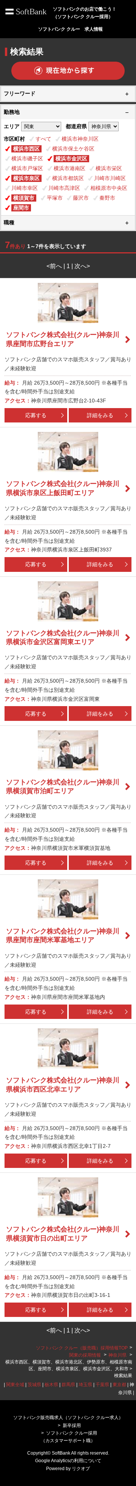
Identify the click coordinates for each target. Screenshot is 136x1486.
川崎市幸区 (24, 188)
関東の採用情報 (85, 1355)
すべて (43, 139)
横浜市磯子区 (27, 158)
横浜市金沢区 (71, 158)
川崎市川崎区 (110, 178)
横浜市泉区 (26, 178)
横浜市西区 (26, 149)
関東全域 (15, 1384)
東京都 (119, 1384)
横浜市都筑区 (68, 178)
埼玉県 (85, 1384)
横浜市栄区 (109, 168)
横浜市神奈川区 (80, 139)
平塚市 (55, 198)
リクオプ (81, 1468)
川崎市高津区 (64, 188)
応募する (35, 415)
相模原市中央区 (108, 188)
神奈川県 (117, 1355)
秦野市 (107, 198)
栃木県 (51, 1384)
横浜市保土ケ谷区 (73, 149)
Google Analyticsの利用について (68, 1460)
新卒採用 (72, 1425)
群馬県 (68, 1384)
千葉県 (102, 1384)
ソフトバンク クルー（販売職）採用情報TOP (82, 1348)
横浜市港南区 (69, 168)
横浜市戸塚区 (27, 168)
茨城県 (34, 1384)
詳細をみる (100, 415)
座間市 (21, 208)
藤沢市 (81, 198)
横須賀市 (23, 198)
